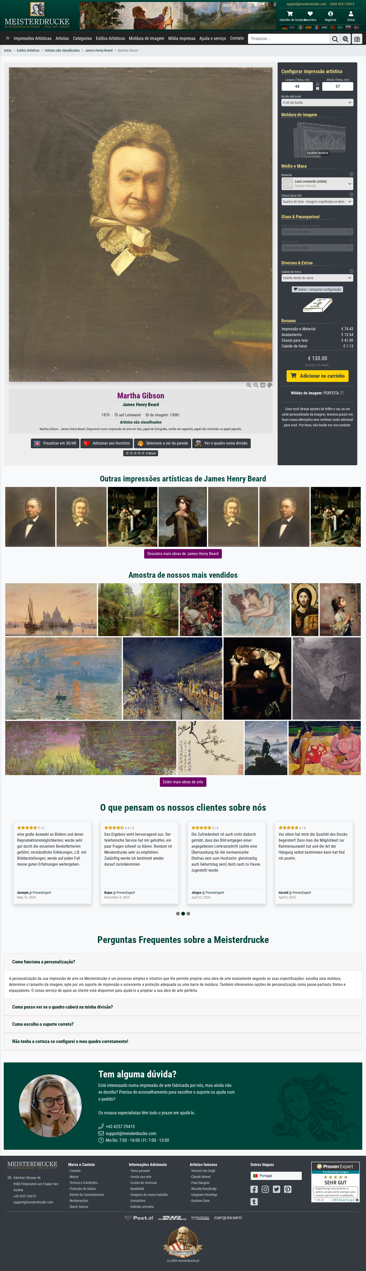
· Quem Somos (78, 1207)
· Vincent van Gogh (202, 1171)
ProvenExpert (40, 893)
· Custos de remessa (143, 1183)
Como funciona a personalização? (43, 962)
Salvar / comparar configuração (319, 289)
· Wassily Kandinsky (203, 1189)
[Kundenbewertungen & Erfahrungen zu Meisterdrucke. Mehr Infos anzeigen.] (335, 1181)
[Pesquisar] (335, 39)
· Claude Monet (200, 1177)
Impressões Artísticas (33, 38)
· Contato (74, 1171)
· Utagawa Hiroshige (203, 1195)
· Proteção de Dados (82, 1189)
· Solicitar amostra (141, 1207)
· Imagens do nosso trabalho (148, 1195)
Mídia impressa (181, 38)
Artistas (62, 38)
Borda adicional (291, 96)
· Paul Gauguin (200, 1183)
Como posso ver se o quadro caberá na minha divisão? (62, 1007)
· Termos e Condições (83, 1183)
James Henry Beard (99, 50)
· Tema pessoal (139, 1171)
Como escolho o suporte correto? (43, 1024)
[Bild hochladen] (357, 39)
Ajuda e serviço (212, 38)
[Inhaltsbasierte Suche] (345, 39)
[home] (8, 38)
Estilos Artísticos (110, 38)
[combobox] (317, 102)
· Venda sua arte (140, 1177)
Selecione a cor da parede (165, 443)
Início (7, 50)
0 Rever (150, 453)
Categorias (82, 38)
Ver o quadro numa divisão (224, 443)
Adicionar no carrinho (320, 376)
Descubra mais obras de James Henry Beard (183, 553)
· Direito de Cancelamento (86, 1195)
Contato (237, 38)
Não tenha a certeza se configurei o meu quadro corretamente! (70, 1041)
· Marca (73, 1177)
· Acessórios (137, 1201)
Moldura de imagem (146, 38)
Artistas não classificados (62, 50)
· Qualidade (136, 1189)
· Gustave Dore (200, 1201)
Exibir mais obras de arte (183, 782)
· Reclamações (78, 1201)
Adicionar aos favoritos (110, 443)
